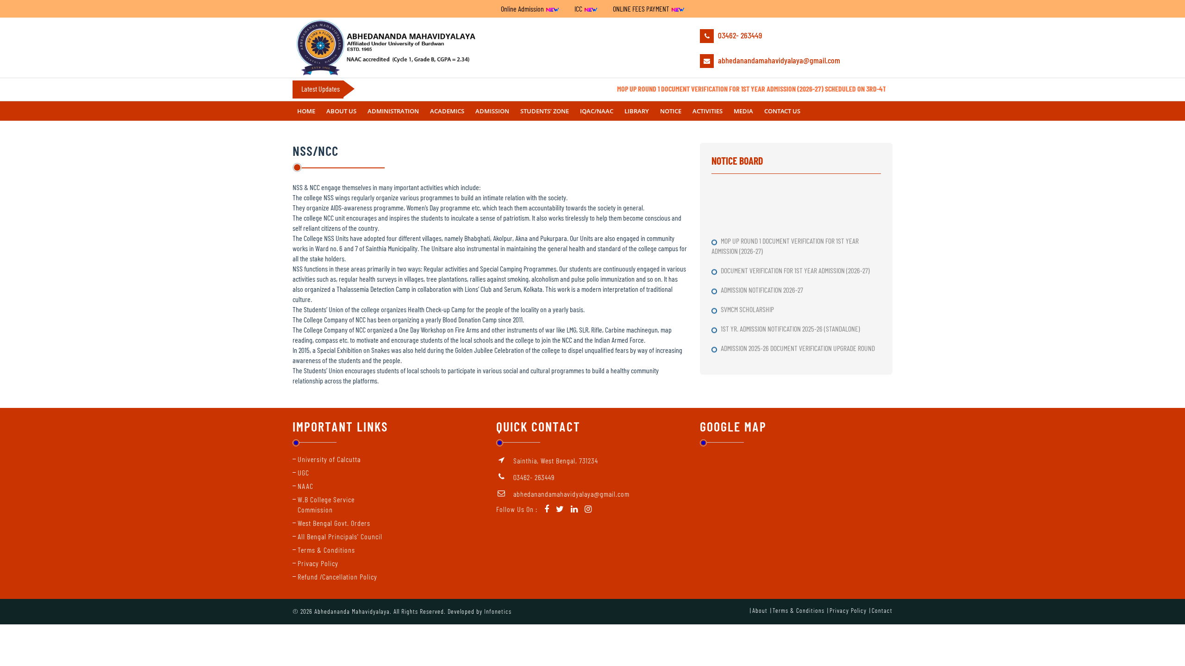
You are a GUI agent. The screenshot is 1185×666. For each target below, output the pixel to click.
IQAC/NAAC (596, 111)
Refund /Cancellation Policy (337, 576)
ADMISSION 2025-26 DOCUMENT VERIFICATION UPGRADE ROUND (798, 338)
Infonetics (497, 611)
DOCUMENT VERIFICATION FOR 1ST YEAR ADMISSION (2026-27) (796, 261)
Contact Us (782, 111)
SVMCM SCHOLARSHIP (748, 300)
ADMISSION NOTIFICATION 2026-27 (763, 280)
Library (636, 111)
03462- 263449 (739, 35)
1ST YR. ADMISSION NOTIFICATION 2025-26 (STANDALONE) (791, 319)
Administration (393, 111)
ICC (579, 8)
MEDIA (743, 111)
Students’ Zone (544, 111)
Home (306, 111)
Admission (492, 111)
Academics (447, 111)
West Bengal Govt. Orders (334, 522)
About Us (341, 111)
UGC (303, 472)
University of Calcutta (329, 459)
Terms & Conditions (326, 549)
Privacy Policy (318, 563)
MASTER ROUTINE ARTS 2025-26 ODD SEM (772, 358)
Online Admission (523, 8)
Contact (882, 610)
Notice (670, 111)
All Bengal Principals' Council (340, 536)
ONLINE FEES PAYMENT (642, 8)
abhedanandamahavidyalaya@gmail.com (778, 60)
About (759, 610)
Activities (707, 111)
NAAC (305, 485)
